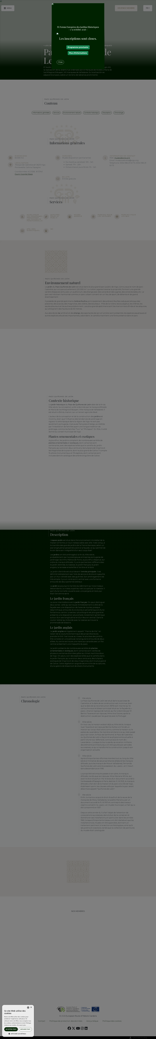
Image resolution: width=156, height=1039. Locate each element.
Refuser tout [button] (25, 1029)
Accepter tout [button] (11, 1029)
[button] (18, 1034)
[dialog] (18, 1021)
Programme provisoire (78, 47)
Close (60, 62)
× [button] (31, 1007)
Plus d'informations (78, 53)
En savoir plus (21, 1025)
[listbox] (28, 1007)
